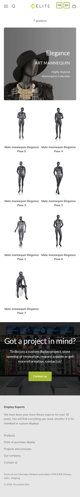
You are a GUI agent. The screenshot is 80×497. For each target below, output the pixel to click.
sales (7, 477)
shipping (15, 477)
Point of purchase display (19, 442)
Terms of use (11, 474)
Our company (12, 455)
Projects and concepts (17, 449)
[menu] (63, 5)
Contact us (40, 376)
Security (23, 474)
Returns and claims (40, 474)
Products (9, 435)
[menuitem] (59, 5)
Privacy (67, 474)
